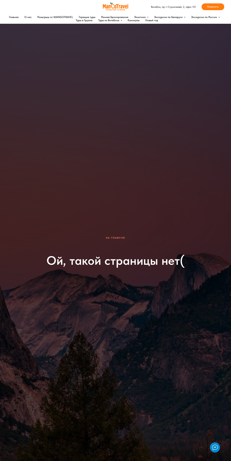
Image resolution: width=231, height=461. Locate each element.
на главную (115, 237)
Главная (14, 17)
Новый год (151, 20)
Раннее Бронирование (114, 17)
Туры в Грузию (84, 20)
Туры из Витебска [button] (109, 20)
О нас (28, 17)
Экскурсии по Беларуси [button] (168, 17)
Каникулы (134, 20)
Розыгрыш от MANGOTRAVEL (55, 17)
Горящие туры (87, 17)
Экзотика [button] (140, 17)
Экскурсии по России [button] (204, 17)
